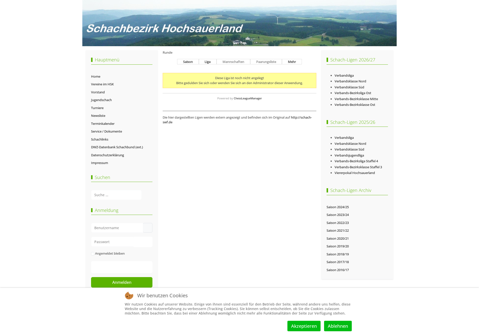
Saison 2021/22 (338, 230)
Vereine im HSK (102, 84)
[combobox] (116, 195)
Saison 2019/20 (338, 246)
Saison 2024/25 (338, 207)
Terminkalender (103, 123)
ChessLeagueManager (248, 98)
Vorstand (98, 92)
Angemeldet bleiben (110, 253)
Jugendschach (101, 100)
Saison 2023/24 (338, 214)
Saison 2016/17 (338, 270)
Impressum (99, 163)
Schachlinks (99, 139)
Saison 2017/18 (338, 262)
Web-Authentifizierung (127, 267)
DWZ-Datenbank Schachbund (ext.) (117, 147)
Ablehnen (338, 326)
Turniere (97, 108)
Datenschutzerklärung (107, 155)
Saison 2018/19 (338, 254)
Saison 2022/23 (338, 222)
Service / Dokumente (106, 131)
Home (95, 76)
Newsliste (98, 115)
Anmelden (121, 282)
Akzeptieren (304, 326)
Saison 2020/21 (338, 238)
